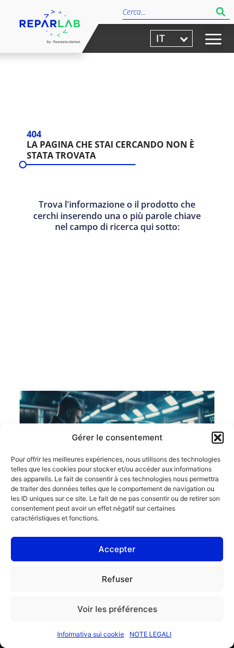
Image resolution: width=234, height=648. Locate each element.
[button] (217, 437)
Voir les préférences (117, 609)
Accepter (117, 549)
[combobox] (167, 11)
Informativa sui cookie (90, 634)
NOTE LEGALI (150, 634)
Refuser (117, 579)
